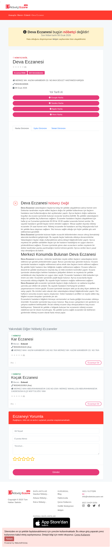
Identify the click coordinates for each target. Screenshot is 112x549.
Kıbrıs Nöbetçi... (40, 502)
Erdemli (27, 15)
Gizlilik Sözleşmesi (65, 506)
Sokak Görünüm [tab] (58, 128)
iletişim (56, 39)
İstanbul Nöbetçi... (41, 494)
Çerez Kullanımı (82, 535)
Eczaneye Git (93, 363)
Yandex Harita (57, 103)
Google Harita (57, 97)
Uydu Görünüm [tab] (40, 128)
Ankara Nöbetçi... (40, 498)
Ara (12, 363)
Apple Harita (57, 109)
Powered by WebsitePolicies (16, 543)
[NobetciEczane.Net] (16, 6)
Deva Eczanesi (38, 15)
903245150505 (21, 84)
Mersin (20, 15)
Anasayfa (12, 15)
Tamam (9, 539)
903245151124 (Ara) (22, 347)
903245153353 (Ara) (23, 385)
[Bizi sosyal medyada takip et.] (84, 505)
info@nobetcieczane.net (92, 496)
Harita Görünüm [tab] (22, 128)
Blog (59, 494)
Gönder (56, 472)
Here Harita (57, 114)
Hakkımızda (63, 498)
